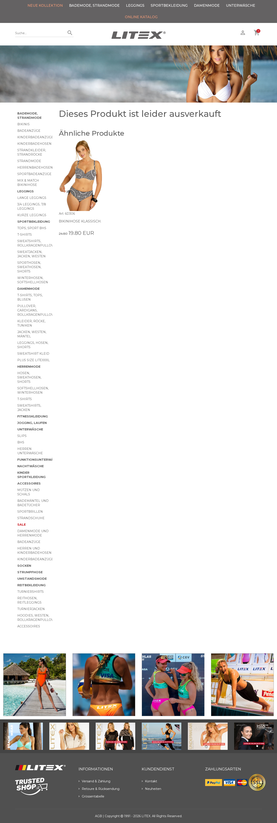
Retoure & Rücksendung (100, 789)
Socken (24, 566)
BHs (20, 442)
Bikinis (23, 124)
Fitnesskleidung (32, 416)
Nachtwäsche (30, 466)
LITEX (146, 816)
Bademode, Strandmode (94, 5)
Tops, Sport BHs (31, 228)
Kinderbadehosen (34, 144)
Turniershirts (30, 592)
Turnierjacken (31, 609)
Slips (22, 436)
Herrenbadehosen (35, 167)
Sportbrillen (30, 512)
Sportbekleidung (169, 5)
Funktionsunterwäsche (40, 460)
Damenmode (207, 5)
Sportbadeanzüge (34, 174)
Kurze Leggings (31, 215)
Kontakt (151, 781)
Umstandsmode (32, 579)
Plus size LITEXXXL (33, 360)
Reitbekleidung (31, 585)
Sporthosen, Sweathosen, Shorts (29, 267)
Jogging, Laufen (32, 423)
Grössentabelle (93, 796)
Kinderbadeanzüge (35, 137)
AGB (98, 816)
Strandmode (29, 161)
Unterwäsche (240, 5)
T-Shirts (24, 235)
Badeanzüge (28, 131)
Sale (21, 525)
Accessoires (29, 483)
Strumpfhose (30, 572)
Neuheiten (153, 789)
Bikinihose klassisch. (80, 221)
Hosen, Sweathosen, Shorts (29, 377)
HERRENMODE (28, 367)
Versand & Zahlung (96, 781)
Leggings (135, 5)
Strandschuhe (31, 518)
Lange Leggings (31, 198)
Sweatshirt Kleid (33, 354)
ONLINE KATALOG (141, 17)
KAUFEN (97, 242)
